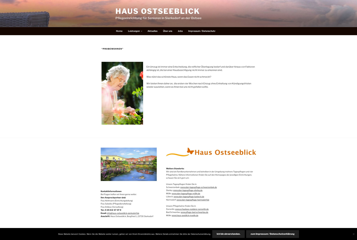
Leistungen (134, 31)
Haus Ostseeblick (157, 11)
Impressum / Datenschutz (201, 31)
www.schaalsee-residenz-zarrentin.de (192, 209)
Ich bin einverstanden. (228, 234)
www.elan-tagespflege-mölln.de (186, 193)
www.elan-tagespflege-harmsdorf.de (193, 200)
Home (119, 31)
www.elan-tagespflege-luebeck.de (189, 196)
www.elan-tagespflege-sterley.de (187, 190)
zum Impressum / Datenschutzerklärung (273, 234)
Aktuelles (152, 31)
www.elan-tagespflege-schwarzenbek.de (198, 187)
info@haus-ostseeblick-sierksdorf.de (123, 213)
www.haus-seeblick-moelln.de (185, 215)
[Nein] (353, 234)
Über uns (167, 31)
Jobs (180, 31)
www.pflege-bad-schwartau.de (194, 212)
